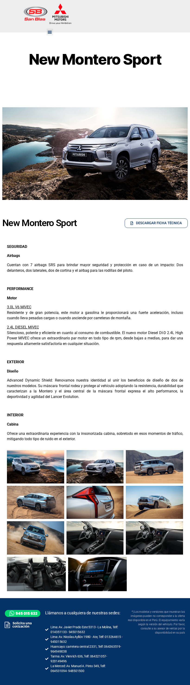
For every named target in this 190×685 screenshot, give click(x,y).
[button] (50, 32)
